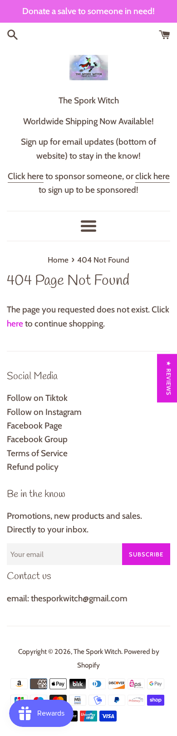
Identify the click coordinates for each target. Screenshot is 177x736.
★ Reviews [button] (168, 378)
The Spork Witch (97, 651)
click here (152, 176)
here (15, 323)
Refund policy (33, 467)
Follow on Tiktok (37, 398)
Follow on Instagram (44, 412)
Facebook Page (34, 425)
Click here (26, 176)
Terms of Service (37, 453)
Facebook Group (37, 439)
